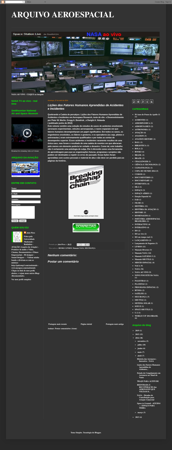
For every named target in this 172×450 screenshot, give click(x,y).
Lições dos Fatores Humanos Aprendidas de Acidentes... (148, 367)
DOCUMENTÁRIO (142, 177)
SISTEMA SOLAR (142, 303)
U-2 (136, 312)
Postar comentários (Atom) (66, 328)
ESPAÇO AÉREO (142, 193)
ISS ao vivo (139, 233)
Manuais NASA (78, 248)
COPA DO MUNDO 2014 (145, 170)
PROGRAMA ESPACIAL (145, 287)
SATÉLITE (139, 293)
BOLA (137, 148)
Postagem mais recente (57, 324)
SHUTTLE (139, 299)
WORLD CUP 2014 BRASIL (146, 315)
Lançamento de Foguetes (145, 243)
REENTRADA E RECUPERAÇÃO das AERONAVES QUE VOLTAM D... (147, 388)
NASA (137, 269)
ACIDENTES (140, 119)
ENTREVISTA (141, 183)
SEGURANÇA (90, 248)
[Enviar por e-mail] (78, 244)
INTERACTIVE (141, 224)
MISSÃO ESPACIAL (143, 262)
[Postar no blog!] (80, 244)
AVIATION (139, 135)
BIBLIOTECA (140, 145)
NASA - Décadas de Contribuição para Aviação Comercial (145, 397)
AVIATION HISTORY (144, 139)
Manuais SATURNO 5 (144, 256)
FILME (138, 202)
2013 (137, 417)
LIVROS (68, 248)
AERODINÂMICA (142, 123)
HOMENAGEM (141, 215)
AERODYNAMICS (142, 126)
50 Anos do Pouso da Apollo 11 (147, 114)
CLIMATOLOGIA (142, 167)
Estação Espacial (141, 196)
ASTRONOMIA (141, 129)
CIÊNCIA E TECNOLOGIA (146, 164)
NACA (137, 265)
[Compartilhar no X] (83, 244)
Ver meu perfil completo (21, 279)
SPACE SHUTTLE (142, 309)
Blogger (98, 432)
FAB (136, 199)
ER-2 (137, 186)
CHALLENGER (141, 161)
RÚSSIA (138, 290)
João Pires (31, 232)
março (140, 412)
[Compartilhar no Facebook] (85, 244)
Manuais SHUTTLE (143, 259)
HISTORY (139, 212)
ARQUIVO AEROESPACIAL (62, 14)
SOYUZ (138, 306)
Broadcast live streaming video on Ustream (25, 151)
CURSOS (138, 174)
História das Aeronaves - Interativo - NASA (147, 360)
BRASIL (138, 155)
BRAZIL (138, 158)
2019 (137, 330)
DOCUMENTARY (142, 180)
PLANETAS (140, 284)
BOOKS (62, 248)
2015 (137, 334)
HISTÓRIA (139, 206)
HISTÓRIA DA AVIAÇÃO (145, 209)
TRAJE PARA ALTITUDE (148, 381)
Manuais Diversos (142, 249)
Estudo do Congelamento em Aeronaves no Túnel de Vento (148, 375)
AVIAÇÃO (139, 132)
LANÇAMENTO (141, 240)
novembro (142, 341)
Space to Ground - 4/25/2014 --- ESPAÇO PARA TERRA (148, 405)
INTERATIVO (140, 227)
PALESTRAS (140, 280)
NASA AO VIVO (141, 272)
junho (140, 348)
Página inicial (86, 324)
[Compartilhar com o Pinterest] (88, 244)
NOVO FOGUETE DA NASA (147, 275)
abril (140, 355)
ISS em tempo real (142, 237)
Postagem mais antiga (115, 324)
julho (140, 344)
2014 (137, 337)
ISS (136, 230)
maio (140, 352)
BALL (137, 142)
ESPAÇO (138, 190)
